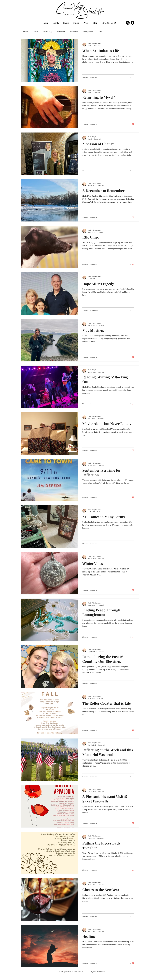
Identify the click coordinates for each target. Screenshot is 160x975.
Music (100, 31)
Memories (74, 31)
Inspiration (60, 31)
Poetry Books (88, 31)
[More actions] (133, 44)
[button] (135, 32)
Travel (35, 31)
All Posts (24, 31)
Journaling (47, 31)
